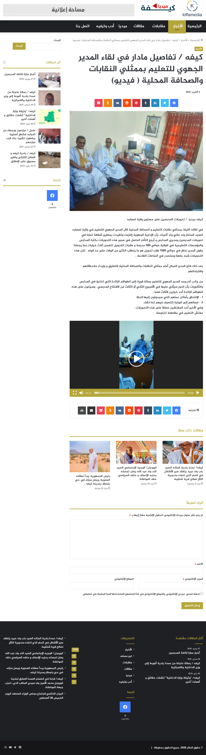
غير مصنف (126, 656)
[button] (136, 359)
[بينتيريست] (136, 103)
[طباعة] (82, 410)
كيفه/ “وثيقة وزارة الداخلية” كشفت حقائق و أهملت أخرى (19, 115)
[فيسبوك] (174, 103)
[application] (136, 359)
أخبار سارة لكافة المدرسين (19, 74)
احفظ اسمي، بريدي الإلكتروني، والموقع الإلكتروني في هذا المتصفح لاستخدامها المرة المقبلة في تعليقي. (141, 594)
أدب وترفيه (105, 26)
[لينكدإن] (155, 103)
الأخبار (178, 26)
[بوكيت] (99, 103)
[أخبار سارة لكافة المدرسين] (49, 79)
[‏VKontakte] (117, 103)
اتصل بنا (83, 26)
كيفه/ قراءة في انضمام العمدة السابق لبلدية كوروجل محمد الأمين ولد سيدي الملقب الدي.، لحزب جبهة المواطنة (34, 683)
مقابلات (158, 26)
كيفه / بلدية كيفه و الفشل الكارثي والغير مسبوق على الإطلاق (22, 157)
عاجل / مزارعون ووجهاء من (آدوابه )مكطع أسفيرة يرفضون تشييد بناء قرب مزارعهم (19, 136)
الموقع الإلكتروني (124, 579)
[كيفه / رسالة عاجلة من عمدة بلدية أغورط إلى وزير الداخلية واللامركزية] (49, 97)
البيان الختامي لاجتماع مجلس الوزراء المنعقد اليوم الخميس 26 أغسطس (34, 696)
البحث (57, 40)
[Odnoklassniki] (108, 103)
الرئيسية (194, 26)
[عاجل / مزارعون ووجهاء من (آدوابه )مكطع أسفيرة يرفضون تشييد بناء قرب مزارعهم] (49, 136)
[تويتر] (165, 103)
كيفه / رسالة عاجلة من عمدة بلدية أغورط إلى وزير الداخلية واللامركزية (19, 96)
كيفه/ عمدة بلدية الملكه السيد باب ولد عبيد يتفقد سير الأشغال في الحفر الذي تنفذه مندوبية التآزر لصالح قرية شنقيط (183, 473)
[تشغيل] (198, 393)
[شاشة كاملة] (75, 393)
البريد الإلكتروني (193, 579)
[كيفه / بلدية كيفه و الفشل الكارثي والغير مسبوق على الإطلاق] (49, 159)
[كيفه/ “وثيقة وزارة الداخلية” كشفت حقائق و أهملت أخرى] (49, 116)
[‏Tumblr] (146, 103)
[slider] (139, 393)
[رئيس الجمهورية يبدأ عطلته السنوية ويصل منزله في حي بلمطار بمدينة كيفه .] (90, 456)
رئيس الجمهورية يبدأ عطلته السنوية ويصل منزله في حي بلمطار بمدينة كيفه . (92, 480)
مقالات (139, 26)
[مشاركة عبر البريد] (91, 410)
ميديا (122, 26)
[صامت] (81, 393)
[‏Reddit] (127, 103)
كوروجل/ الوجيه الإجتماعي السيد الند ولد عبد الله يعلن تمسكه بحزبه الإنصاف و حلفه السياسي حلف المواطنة (136, 473)
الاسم (199, 564)
